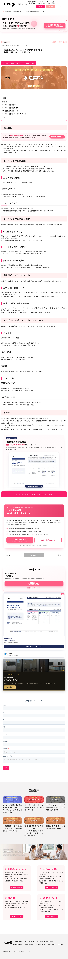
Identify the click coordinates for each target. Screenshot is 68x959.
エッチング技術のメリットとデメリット (14, 114)
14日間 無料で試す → (57, 137)
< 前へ (8, 555)
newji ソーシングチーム (21, 45)
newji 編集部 (7, 45)
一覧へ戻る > (34, 555)
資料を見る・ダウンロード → (34, 646)
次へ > (60, 555)
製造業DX (6, 42)
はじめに (5, 102)
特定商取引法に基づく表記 (45, 941)
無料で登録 (50, 6)
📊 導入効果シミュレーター (12, 654)
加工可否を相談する (51, 887)
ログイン (61, 6)
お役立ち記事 (41, 4)
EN (22, 4)
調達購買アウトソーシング (35, 2)
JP (19, 4)
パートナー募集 (17, 944)
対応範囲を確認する (16, 887)
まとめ (4, 117)
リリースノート (40, 944)
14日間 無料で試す (19, 540)
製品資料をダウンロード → (34, 588)
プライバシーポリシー (19, 941)
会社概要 (60, 944)
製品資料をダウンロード (48, 540)
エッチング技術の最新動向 (10, 108)
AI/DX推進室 (31, 4)
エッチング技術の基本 (9, 105)
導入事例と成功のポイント (10, 111)
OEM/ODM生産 (50, 2)
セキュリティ (51, 944)
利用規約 (31, 941)
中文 (26, 4)
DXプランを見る (16, 916)
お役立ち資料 (52, 4)
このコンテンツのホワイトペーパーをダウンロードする (18, 63)
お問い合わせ (40, 6)
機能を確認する (51, 916)
